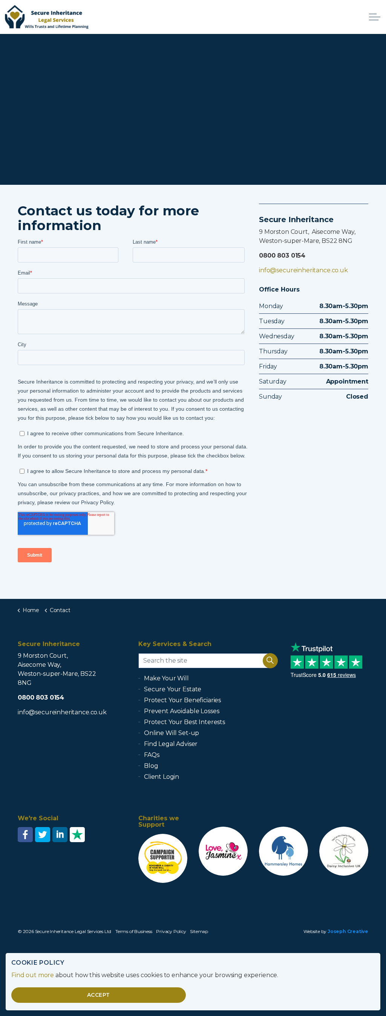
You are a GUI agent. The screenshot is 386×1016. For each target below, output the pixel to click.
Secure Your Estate (172, 689)
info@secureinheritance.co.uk (303, 270)
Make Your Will (166, 678)
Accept (98, 994)
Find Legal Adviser (171, 743)
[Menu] (374, 17)
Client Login (161, 776)
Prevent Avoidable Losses (181, 711)
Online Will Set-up (171, 733)
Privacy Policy (171, 931)
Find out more (32, 975)
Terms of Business (133, 931)
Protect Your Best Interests (184, 722)
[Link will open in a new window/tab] (25, 834)
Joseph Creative (348, 931)
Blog (151, 765)
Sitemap (199, 931)
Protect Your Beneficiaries (182, 700)
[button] (270, 660)
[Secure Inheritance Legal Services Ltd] (47, 17)
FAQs (151, 754)
